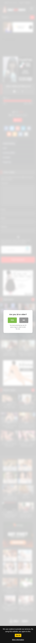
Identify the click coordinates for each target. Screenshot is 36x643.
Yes (12, 320)
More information (18, 640)
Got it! (18, 635)
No (24, 320)
